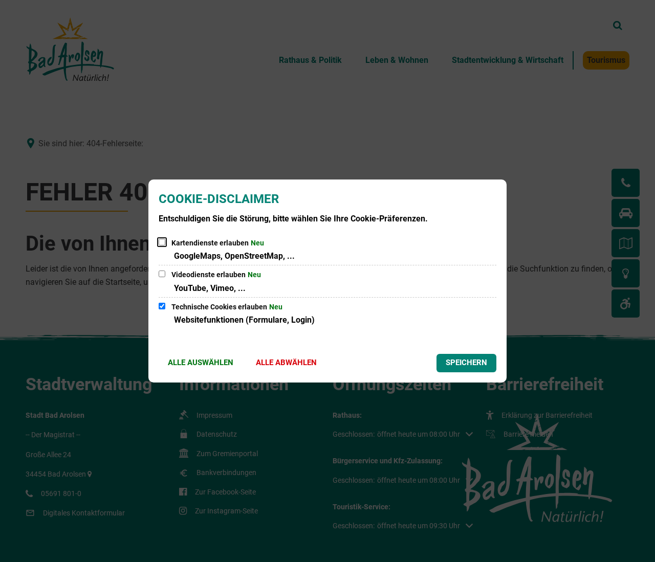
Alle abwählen (286, 362)
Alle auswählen (200, 362)
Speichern (466, 362)
